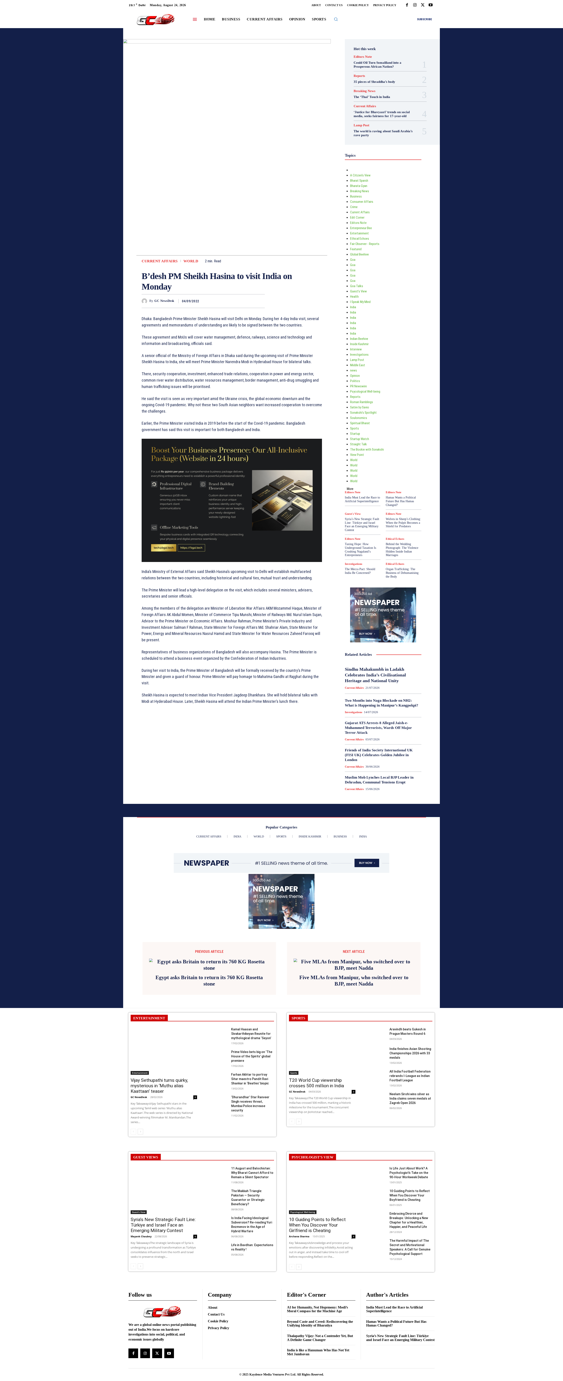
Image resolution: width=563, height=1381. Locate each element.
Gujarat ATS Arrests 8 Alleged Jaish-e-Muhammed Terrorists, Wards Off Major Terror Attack (378, 728)
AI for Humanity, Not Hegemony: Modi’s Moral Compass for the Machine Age (317, 1309)
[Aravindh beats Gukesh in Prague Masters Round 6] (376, 1034)
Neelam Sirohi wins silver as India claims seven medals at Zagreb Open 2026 (410, 1098)
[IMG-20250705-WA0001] (232, 565)
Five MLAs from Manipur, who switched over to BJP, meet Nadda (353, 981)
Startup (355, 434)
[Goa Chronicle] (155, 20)
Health (354, 297)
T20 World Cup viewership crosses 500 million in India (316, 1083)
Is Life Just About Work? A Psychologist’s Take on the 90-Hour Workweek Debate (408, 1173)
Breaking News (364, 91)
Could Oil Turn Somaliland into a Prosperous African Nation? (377, 64)
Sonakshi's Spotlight (363, 413)
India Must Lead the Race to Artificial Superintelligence (362, 499)
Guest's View (358, 291)
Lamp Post (361, 125)
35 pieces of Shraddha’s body (374, 81)
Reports (359, 76)
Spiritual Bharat (360, 423)
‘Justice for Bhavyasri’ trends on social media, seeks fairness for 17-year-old (382, 114)
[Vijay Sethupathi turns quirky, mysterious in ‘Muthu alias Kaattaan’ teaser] (164, 1051)
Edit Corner (357, 217)
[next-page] (140, 1132)
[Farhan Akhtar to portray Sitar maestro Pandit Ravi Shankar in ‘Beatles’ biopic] (218, 1079)
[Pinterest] (250, 301)
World (190, 261)
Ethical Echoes (359, 239)
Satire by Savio (359, 407)
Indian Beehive (359, 339)
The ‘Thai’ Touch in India (372, 97)
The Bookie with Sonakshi (367, 449)
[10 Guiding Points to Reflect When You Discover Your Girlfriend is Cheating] (322, 1190)
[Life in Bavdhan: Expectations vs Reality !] (218, 1250)
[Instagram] (415, 5)
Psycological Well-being (365, 391)
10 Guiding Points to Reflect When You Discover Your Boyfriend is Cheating (409, 1195)
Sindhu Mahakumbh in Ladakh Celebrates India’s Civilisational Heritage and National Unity (375, 675)
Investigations (359, 355)
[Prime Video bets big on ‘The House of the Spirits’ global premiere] (218, 1057)
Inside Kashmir (359, 344)
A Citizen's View (360, 175)
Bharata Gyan (358, 186)
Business (356, 196)
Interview (356, 349)
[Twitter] (423, 5)
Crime (354, 207)
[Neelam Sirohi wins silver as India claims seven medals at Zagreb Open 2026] (376, 1099)
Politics (355, 381)
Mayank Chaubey (141, 1236)
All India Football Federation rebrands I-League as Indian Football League (410, 1076)
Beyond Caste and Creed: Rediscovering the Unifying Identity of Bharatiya (320, 1323)
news (353, 370)
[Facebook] (407, 5)
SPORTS (298, 1018)
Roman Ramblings (361, 402)
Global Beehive (359, 254)
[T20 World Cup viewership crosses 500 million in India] (322, 1051)
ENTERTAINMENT (149, 1018)
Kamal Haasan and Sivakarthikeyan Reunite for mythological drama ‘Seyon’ (251, 1034)
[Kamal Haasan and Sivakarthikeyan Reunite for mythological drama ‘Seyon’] (218, 1034)
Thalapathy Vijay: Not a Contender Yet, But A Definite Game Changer (320, 1338)
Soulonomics (358, 418)
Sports (354, 428)
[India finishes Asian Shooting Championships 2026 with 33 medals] (376, 1053)
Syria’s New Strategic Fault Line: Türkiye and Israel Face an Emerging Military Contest (362, 524)
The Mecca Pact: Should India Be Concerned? (360, 571)
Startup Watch (359, 439)
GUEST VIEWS (145, 1157)
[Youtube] (431, 5)
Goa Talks (356, 286)
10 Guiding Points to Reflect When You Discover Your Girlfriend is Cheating (317, 1225)
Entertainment (359, 233)
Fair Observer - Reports (364, 244)
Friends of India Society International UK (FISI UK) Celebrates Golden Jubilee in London (379, 755)
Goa (352, 260)
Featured (356, 249)
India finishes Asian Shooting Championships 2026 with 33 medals (410, 1053)
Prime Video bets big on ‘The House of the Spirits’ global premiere (251, 1056)
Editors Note (363, 56)
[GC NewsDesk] (145, 301)
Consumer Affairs (361, 202)
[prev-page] (133, 1132)
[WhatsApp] (260, 301)
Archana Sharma (299, 1236)
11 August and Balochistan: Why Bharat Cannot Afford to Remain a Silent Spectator (252, 1173)
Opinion (355, 376)
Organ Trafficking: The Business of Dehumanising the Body (402, 572)
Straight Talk (358, 444)
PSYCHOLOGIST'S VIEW (312, 1157)
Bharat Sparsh (359, 181)
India (353, 307)
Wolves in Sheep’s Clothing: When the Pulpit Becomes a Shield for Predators (403, 522)
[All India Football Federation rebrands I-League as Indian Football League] (376, 1076)
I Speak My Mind (360, 302)
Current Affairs (160, 261)
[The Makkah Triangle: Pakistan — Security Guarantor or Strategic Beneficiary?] (218, 1196)
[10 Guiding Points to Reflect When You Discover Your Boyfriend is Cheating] (376, 1196)
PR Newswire (358, 386)
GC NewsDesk (164, 301)
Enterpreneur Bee (361, 228)
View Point (357, 455)
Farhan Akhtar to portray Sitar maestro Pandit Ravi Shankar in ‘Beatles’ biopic (250, 1079)
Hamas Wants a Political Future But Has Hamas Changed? (401, 501)
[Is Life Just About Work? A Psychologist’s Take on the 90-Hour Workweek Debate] (376, 1173)
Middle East (357, 365)
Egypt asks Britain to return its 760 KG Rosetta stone (209, 981)
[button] (336, 19)
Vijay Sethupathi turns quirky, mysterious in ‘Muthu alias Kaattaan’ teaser (159, 1086)
